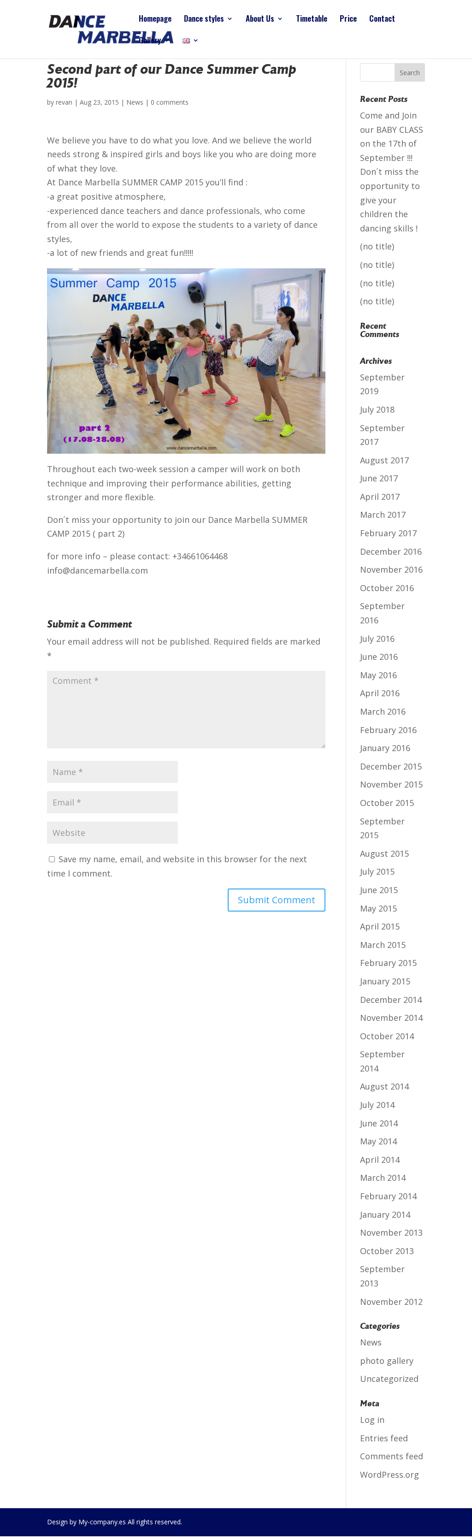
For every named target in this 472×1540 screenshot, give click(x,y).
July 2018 (377, 409)
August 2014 (384, 1086)
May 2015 (378, 908)
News (134, 102)
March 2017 (383, 514)
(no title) (377, 246)
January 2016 (385, 747)
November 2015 (391, 784)
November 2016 (391, 569)
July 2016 (377, 638)
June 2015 (379, 889)
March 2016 (383, 711)
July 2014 (377, 1104)
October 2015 (387, 802)
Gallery (150, 41)
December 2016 (391, 551)
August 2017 (384, 460)
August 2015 (384, 853)
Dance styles (204, 19)
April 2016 (380, 693)
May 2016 (378, 675)
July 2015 (377, 871)
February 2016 (388, 729)
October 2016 (387, 587)
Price (348, 19)
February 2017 (388, 533)
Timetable (311, 19)
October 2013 (387, 1250)
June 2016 (379, 656)
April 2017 (380, 496)
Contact (382, 19)
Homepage (155, 19)
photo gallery (386, 1360)
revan (64, 102)
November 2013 (391, 1232)
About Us (260, 19)
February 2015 (388, 962)
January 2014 (385, 1214)
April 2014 (380, 1159)
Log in (372, 1419)
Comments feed (391, 1456)
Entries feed (384, 1438)
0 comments (170, 102)
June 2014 (379, 1123)
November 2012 (391, 1301)
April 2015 (380, 926)
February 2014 (388, 1196)
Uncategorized (389, 1378)
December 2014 (391, 999)
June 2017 (379, 478)
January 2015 (385, 981)
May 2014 (378, 1141)
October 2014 (387, 1036)
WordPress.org (389, 1474)
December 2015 (391, 766)
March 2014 (383, 1177)
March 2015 (383, 944)
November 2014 (391, 1017)
